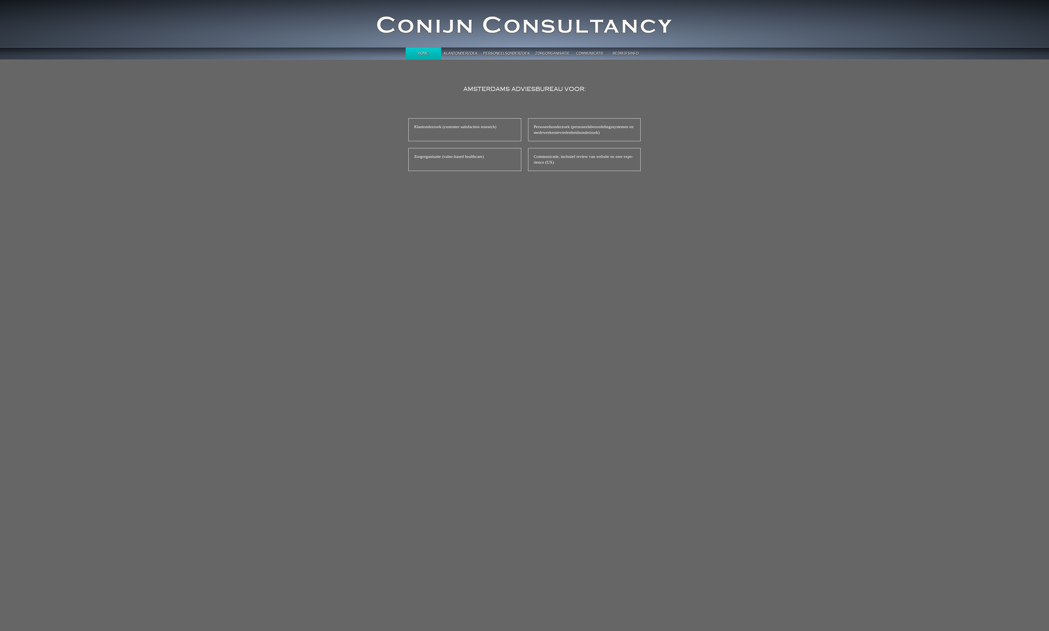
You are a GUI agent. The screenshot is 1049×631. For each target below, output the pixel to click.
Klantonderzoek (461, 53)
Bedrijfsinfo (626, 53)
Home (423, 53)
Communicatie (590, 53)
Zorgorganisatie (552, 53)
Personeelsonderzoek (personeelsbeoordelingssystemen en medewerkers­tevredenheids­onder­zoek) (583, 130)
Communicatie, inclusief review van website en (583, 159)
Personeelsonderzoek (506, 53)
